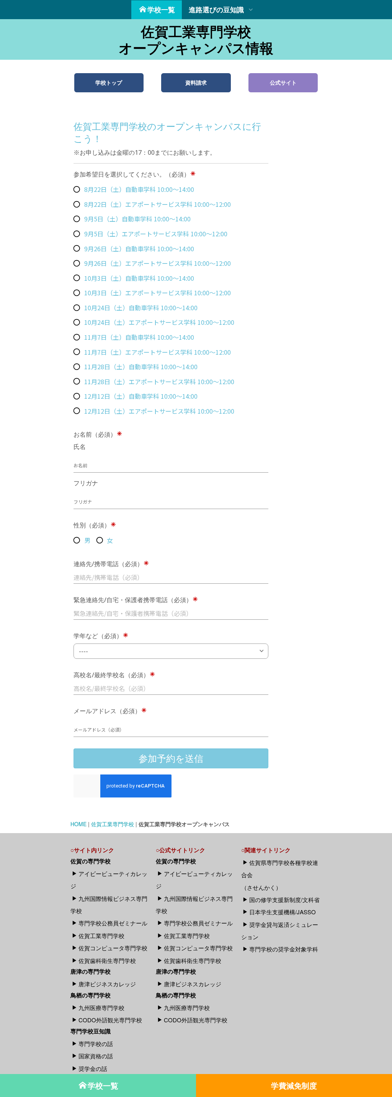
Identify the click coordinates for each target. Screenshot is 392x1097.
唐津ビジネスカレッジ (107, 984)
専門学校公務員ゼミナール (112, 923)
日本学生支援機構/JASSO (282, 912)
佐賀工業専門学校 (112, 824)
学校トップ (108, 82)
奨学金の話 (92, 1068)
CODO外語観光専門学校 (110, 1020)
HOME (78, 824)
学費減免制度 (294, 1085)
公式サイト (283, 82)
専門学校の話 (95, 1044)
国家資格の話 (95, 1056)
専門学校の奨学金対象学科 (283, 949)
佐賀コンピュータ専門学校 (112, 948)
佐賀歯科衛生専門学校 (107, 960)
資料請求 (196, 82)
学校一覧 (161, 10)
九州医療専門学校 (101, 1008)
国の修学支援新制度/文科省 (284, 900)
